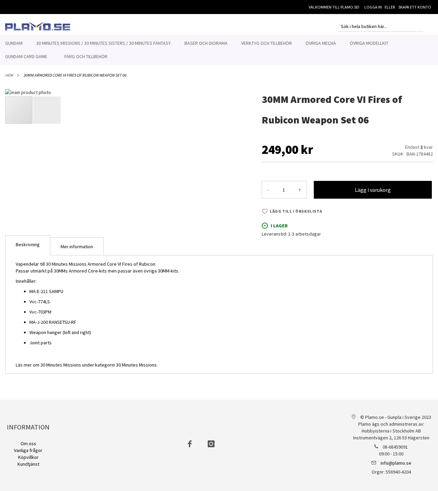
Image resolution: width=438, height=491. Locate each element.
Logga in (373, 7)
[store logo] (37, 26)
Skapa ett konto (414, 7)
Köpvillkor (28, 457)
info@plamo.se (396, 463)
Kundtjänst (28, 464)
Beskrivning (28, 244)
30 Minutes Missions (136, 365)
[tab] (27, 245)
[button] (235, 193)
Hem (9, 75)
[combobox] (380, 26)
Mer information (77, 246)
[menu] (219, 50)
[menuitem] (14, 43)
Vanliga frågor (28, 450)
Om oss (28, 443)
